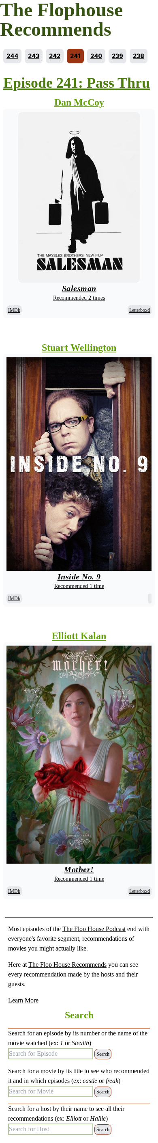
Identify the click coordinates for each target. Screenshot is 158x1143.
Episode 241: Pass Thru (76, 83)
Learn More (23, 1000)
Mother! (79, 869)
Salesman (79, 288)
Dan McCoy (79, 102)
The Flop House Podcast (94, 928)
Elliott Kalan (79, 636)
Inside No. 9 (79, 576)
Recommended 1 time (79, 586)
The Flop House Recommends (67, 964)
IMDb (14, 310)
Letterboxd (139, 310)
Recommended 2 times (79, 298)
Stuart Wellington (79, 347)
